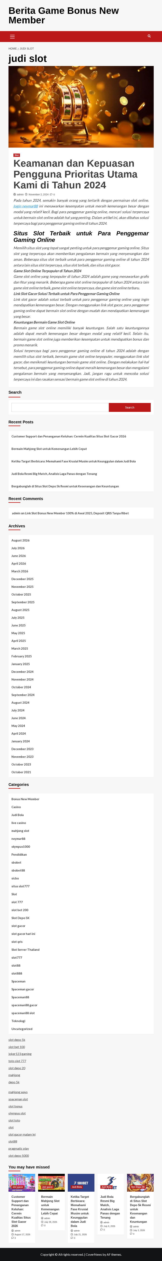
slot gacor (18, 926)
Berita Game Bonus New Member (63, 15)
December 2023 (22, 749)
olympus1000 (20, 846)
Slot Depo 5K (20, 918)
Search (15, 392)
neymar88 (18, 838)
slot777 (16, 957)
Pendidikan (19, 854)
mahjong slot (20, 830)
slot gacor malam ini (22, 1134)
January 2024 (20, 741)
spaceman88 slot (23, 1013)
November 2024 (22, 679)
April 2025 (18, 640)
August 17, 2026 (22, 1234)
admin (20, 194)
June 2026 (18, 555)
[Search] (149, 36)
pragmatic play (18, 1148)
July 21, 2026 (80, 1234)
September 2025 (23, 602)
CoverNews (94, 1254)
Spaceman (18, 981)
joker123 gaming (20, 1054)
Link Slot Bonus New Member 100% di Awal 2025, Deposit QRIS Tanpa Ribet (77, 513)
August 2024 (20, 702)
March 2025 (19, 648)
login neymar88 (25, 206)
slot (11, 1127)
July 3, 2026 (139, 1230)
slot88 (15, 965)
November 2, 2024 (39, 194)
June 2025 (18, 625)
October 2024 (21, 687)
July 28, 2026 (50, 1222)
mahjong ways (18, 1092)
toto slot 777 (17, 1061)
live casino (18, 823)
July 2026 (17, 548)
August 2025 (20, 610)
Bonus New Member (25, 799)
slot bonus (15, 1106)
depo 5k (14, 1082)
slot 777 (17, 902)
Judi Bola (17, 815)
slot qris (17, 941)
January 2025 (20, 664)
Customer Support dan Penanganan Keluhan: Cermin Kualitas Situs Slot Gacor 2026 (68, 436)
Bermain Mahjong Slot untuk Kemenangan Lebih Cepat (49, 449)
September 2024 (23, 695)
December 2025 (22, 579)
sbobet (16, 862)
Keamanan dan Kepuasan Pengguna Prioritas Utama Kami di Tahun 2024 (75, 174)
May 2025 (18, 633)
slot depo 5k (16, 1039)
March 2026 (19, 571)
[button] (12, 36)
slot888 (16, 973)
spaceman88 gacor (24, 1005)
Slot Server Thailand (25, 949)
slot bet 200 (19, 910)
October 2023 (21, 764)
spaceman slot (18, 1099)
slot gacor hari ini (23, 933)
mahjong (14, 1075)
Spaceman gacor (22, 989)
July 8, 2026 (109, 1226)
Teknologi (18, 1021)
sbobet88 (18, 870)
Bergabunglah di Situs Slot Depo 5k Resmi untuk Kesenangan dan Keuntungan (65, 486)
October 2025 (21, 594)
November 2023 (22, 756)
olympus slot (17, 1113)
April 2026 (18, 563)
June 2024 (18, 718)
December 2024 (22, 671)
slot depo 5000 (18, 1155)
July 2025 (17, 617)
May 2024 (18, 725)
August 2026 (20, 540)
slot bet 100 (16, 1047)
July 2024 (17, 710)
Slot (17, 155)
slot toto (14, 1120)
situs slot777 (20, 886)
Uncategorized (21, 1029)
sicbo (15, 878)
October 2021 (21, 772)
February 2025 (21, 656)
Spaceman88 (20, 997)
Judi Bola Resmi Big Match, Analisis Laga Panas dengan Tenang (54, 473)
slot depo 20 (16, 1068)
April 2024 (18, 733)
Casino (16, 807)
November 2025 (22, 586)
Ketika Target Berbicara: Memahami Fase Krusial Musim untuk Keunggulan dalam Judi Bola (73, 461)
